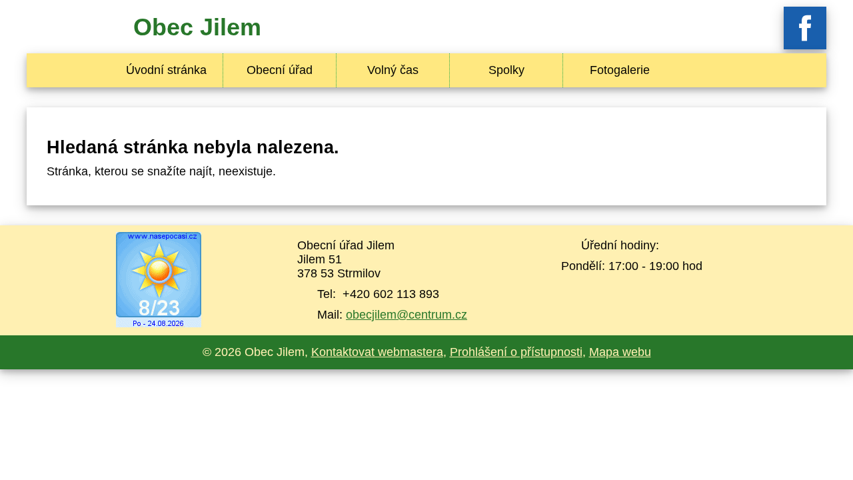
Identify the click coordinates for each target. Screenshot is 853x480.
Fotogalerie (620, 70)
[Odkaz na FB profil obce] (805, 45)
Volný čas (393, 70)
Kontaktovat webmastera (377, 352)
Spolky (506, 70)
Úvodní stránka (166, 70)
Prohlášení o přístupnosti (516, 352)
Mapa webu (620, 352)
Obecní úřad (280, 70)
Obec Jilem (197, 27)
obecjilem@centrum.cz (406, 314)
